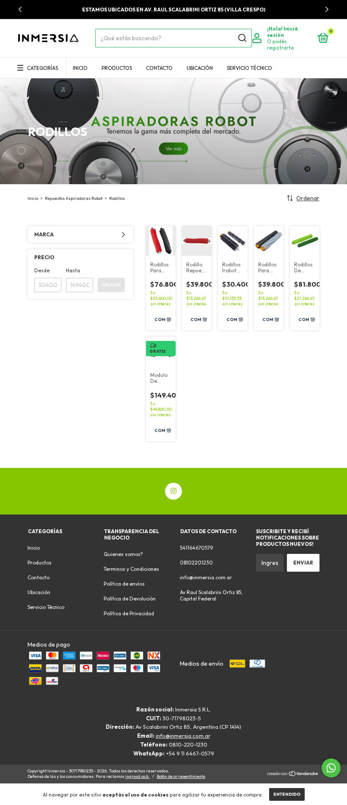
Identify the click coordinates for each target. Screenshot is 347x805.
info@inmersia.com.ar (206, 577)
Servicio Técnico (249, 68)
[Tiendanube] (293, 774)
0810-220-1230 (188, 744)
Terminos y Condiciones (131, 569)
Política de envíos (124, 584)
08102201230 (196, 562)
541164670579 (196, 548)
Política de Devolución (130, 598)
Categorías (42, 68)
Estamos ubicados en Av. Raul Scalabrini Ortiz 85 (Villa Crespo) (173, 9)
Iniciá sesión (282, 31)
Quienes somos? (123, 554)
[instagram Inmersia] (173, 491)
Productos (117, 68)
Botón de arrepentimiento (181, 776)
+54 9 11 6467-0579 (190, 753)
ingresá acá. (137, 776)
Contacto (159, 68)
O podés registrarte (280, 44)
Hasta (73, 270)
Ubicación (200, 68)
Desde (42, 270)
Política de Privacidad (129, 613)
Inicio (80, 68)
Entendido (286, 794)
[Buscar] (242, 38)
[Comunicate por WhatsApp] (331, 767)
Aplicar (111, 284)
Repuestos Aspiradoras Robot (73, 198)
